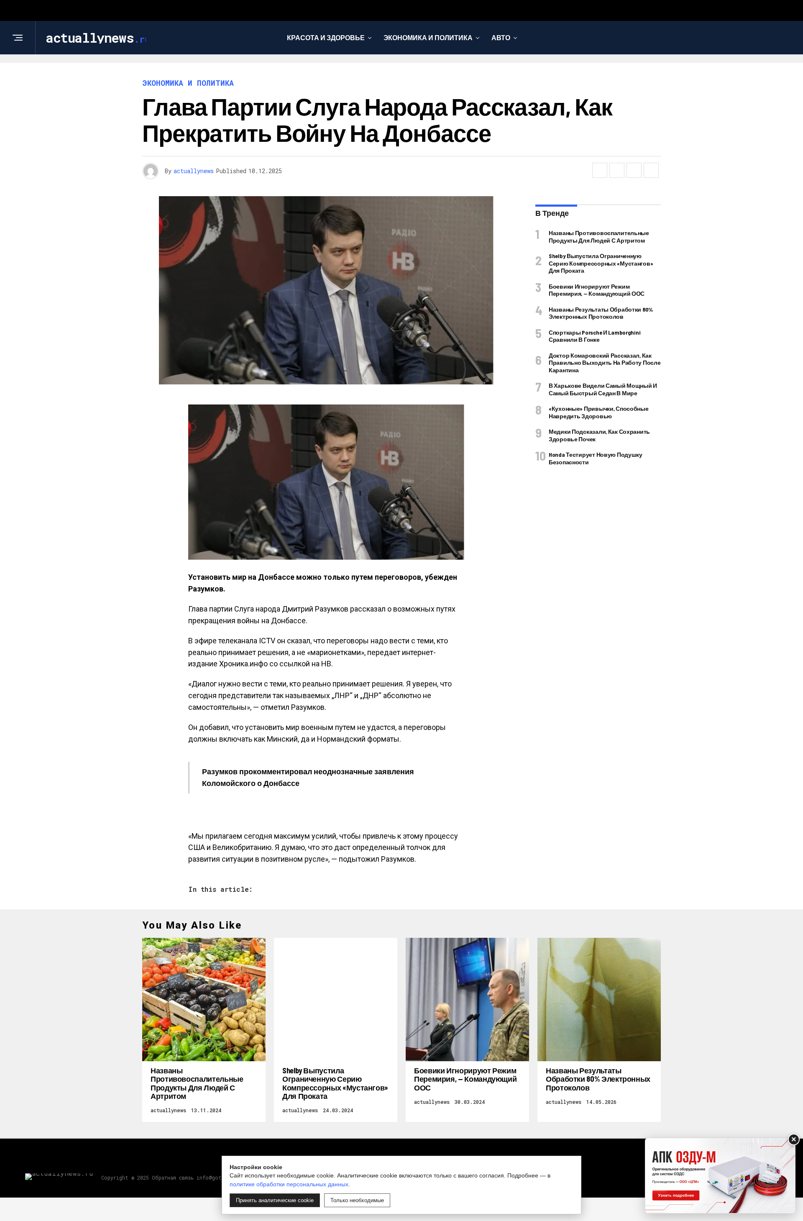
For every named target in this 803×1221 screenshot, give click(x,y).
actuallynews (194, 171)
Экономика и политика (428, 37)
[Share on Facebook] (599, 170)
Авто (500, 37)
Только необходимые (357, 1200)
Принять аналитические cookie (275, 1200)
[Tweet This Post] (616, 170)
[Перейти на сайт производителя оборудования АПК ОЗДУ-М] (720, 1175)
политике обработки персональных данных (289, 1184)
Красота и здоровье (326, 37)
